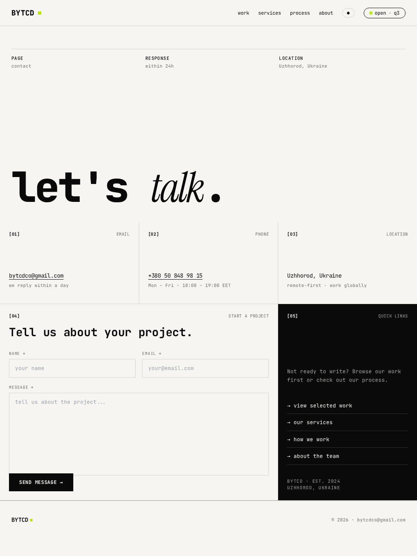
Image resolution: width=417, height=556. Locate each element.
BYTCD (23, 13)
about (326, 13)
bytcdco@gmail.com (36, 275)
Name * (17, 353)
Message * (21, 387)
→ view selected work (319, 405)
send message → (41, 482)
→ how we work (308, 439)
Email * (152, 353)
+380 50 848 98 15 (175, 275)
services (269, 13)
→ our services (310, 422)
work (243, 13)
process (300, 13)
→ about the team (313, 456)
